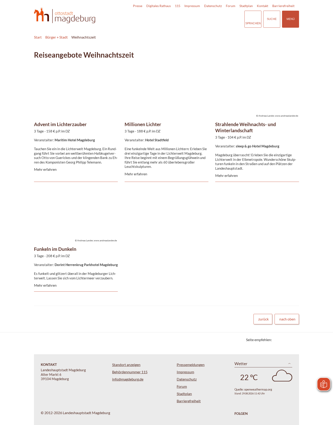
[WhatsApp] (293, 339)
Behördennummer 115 (129, 372)
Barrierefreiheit (283, 6)
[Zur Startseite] (64, 15)
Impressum (192, 6)
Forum (230, 6)
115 (177, 6)
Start (38, 37)
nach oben (287, 319)
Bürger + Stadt (56, 37)
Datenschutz (213, 6)
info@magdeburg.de (127, 379)
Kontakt (262, 6)
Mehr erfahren (74, 77)
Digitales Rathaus (158, 6)
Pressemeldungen (191, 364)
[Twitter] (277, 339)
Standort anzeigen (126, 364)
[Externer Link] (209, 19)
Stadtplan (246, 6)
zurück (263, 319)
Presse (137, 6)
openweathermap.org (258, 389)
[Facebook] (282, 339)
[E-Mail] (288, 339)
